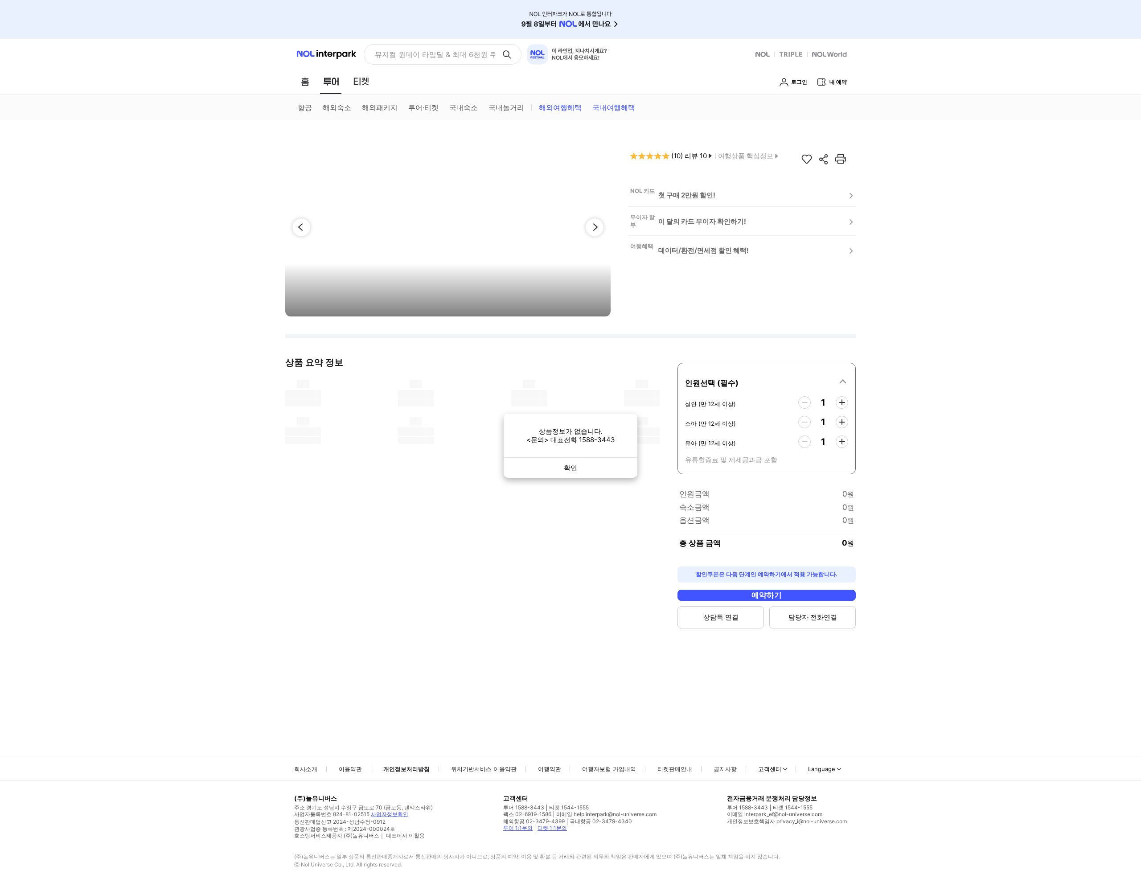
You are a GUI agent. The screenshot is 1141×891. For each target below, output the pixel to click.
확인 (570, 468)
